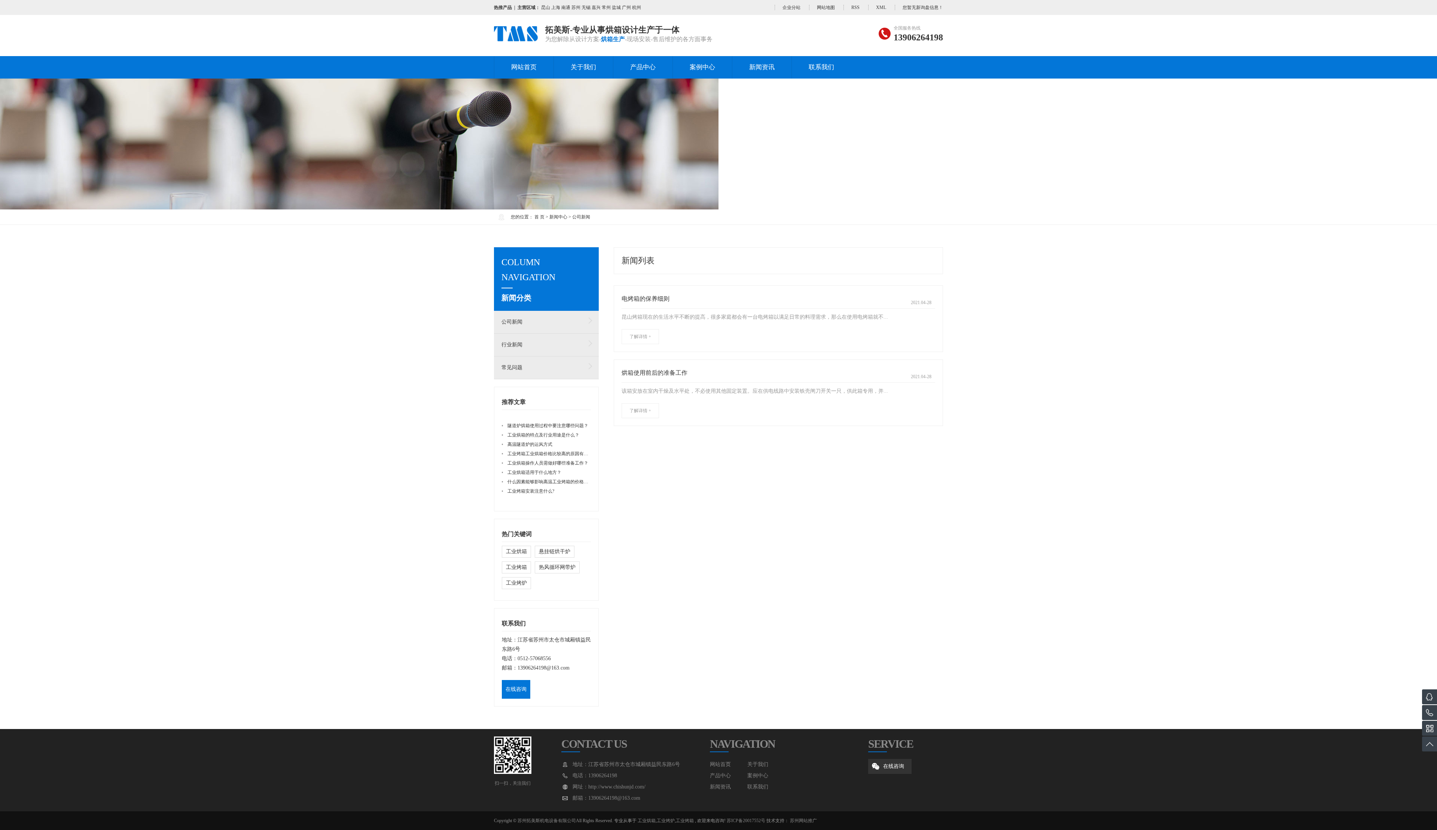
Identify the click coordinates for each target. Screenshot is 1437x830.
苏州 (575, 7)
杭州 (636, 7)
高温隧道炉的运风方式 (529, 444)
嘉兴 (596, 7)
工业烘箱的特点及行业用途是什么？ (543, 435)
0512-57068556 (534, 658)
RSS (855, 7)
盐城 (616, 7)
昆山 (545, 7)
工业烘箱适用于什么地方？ (534, 472)
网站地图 (826, 7)
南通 (565, 7)
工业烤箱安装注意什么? (530, 491)
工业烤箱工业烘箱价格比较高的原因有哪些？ (552, 453)
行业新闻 (511, 344)
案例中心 (702, 67)
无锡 (586, 7)
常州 (606, 7)
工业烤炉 (516, 583)
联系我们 (821, 67)
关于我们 (583, 67)
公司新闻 (581, 217)
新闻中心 (558, 217)
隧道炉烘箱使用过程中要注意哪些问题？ (547, 425)
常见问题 (511, 367)
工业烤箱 (516, 567)
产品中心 (643, 67)
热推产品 (503, 7)
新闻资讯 (762, 67)
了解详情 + (640, 336)
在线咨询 (516, 689)
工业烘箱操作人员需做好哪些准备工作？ (547, 463)
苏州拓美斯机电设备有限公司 (547, 820)
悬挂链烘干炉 (554, 551)
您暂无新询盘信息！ (923, 7)
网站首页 (524, 67)
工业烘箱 (516, 551)
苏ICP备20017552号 (746, 820)
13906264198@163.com (544, 668)
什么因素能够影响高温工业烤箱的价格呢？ (550, 481)
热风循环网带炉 (557, 567)
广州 (626, 7)
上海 (555, 7)
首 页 (539, 217)
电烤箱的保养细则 (645, 298)
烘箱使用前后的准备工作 (654, 373)
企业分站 (791, 7)
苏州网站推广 (803, 820)
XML (881, 7)
